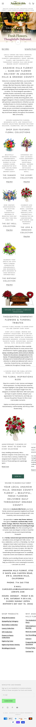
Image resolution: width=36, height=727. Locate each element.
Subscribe (9, 701)
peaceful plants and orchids (20, 357)
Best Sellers (5, 49)
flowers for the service (10, 355)
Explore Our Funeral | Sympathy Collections (18, 311)
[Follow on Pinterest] (12, 707)
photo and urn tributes (26, 353)
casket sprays (22, 351)
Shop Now (9, 182)
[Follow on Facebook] (3, 707)
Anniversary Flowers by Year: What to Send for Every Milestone (14, 446)
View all (18, 476)
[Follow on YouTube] (17, 707)
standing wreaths (12, 353)
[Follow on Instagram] (7, 707)
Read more (5, 467)
